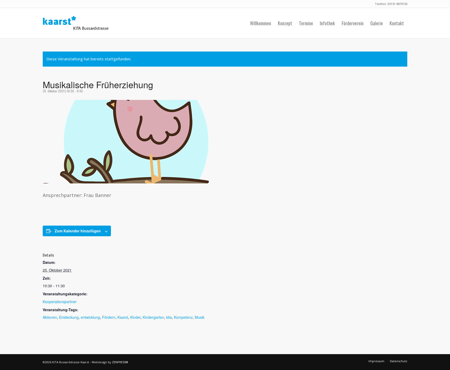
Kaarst (122, 317)
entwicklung (90, 317)
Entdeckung (69, 317)
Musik (199, 317)
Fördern (108, 317)
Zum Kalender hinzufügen (78, 230)
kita (169, 317)
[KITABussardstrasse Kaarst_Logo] (76, 23)
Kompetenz (183, 317)
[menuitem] (260, 23)
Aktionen (50, 317)
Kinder (135, 317)
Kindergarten (153, 317)
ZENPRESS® (120, 362)
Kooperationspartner (60, 301)
